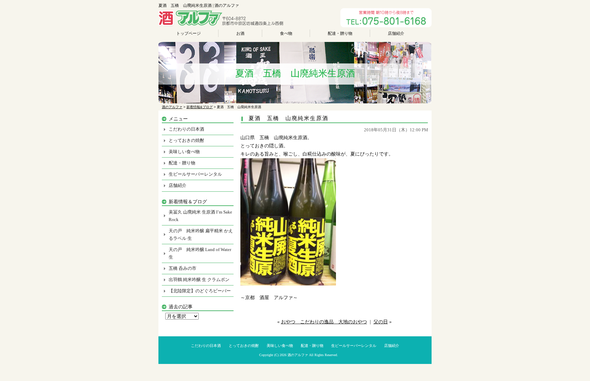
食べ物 (286, 33)
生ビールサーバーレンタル (195, 174)
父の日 (381, 321)
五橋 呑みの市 (182, 268)
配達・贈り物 (340, 33)
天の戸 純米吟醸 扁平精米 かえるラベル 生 (201, 234)
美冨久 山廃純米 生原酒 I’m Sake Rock (200, 215)
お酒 (240, 33)
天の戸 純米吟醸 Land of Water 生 (200, 253)
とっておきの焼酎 (186, 140)
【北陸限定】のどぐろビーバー (200, 290)
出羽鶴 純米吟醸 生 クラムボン (199, 279)
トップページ (188, 33)
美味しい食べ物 (184, 151)
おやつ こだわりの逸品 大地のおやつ (324, 321)
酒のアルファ (297, 355)
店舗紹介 (396, 33)
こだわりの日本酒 (186, 129)
